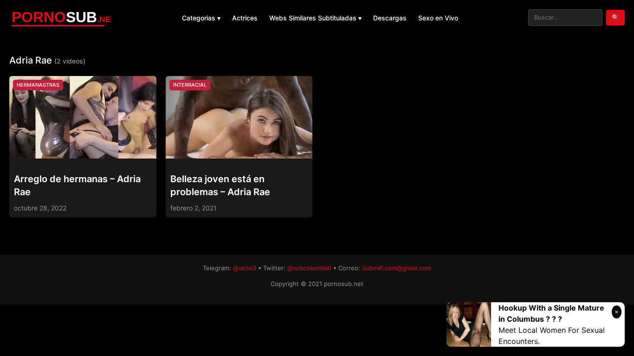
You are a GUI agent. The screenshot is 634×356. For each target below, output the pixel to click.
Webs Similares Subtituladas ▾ (315, 18)
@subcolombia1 (309, 268)
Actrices (245, 18)
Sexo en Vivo (438, 18)
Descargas (390, 18)
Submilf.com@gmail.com (396, 268)
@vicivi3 (244, 268)
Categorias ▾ (201, 18)
